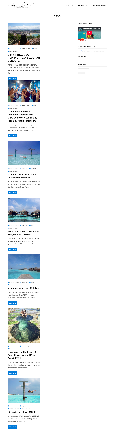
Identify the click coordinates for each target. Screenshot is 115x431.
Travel (67, 5)
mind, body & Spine (14, 408)
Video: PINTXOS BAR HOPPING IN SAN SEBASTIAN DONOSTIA (24, 57)
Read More (12, 78)
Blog (73, 5)
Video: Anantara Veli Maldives (23, 288)
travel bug (33, 168)
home (34, 105)
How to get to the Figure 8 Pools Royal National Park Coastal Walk (22, 355)
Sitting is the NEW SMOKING (23, 412)
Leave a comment (13, 51)
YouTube (81, 5)
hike (35, 346)
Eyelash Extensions (99, 5)
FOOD (88, 5)
